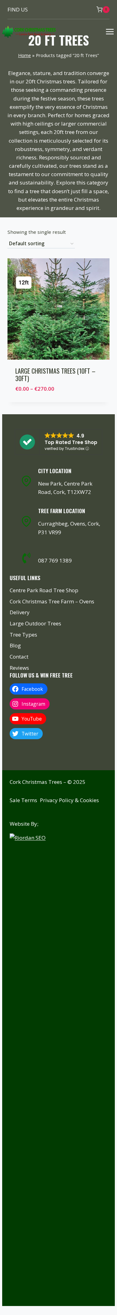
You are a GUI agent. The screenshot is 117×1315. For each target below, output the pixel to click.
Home (24, 55)
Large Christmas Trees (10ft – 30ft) (55, 374)
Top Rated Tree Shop (71, 442)
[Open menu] (109, 31)
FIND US (17, 9)
